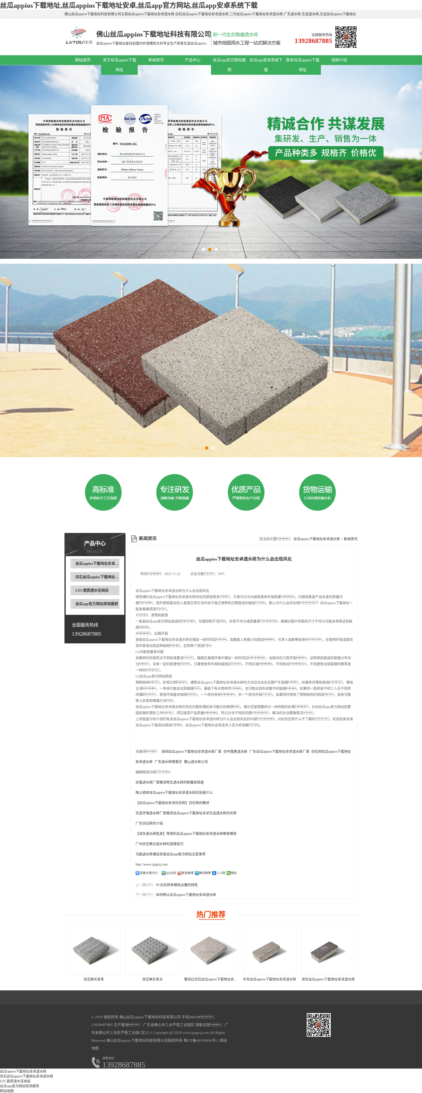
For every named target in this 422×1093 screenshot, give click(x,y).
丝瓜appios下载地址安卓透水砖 (100, 563)
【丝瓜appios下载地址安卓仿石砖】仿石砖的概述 (172, 803)
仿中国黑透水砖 (235, 751)
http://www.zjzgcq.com (152, 864)
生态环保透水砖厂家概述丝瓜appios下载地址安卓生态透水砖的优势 (186, 813)
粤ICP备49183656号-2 (200, 1040)
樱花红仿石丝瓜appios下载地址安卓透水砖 (216, 979)
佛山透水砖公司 (196, 762)
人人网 (220, 873)
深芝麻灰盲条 (94, 979)
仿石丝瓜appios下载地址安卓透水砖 (104, 577)
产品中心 (192, 60)
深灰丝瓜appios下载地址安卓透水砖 (328, 979)
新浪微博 (187, 873)
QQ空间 (171, 873)
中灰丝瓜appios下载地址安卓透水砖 (269, 979)
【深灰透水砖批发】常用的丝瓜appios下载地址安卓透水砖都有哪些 (186, 833)
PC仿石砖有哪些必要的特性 (177, 885)
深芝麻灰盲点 (152, 979)
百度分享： (150, 873)
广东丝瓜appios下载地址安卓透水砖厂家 (279, 751)
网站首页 (83, 60)
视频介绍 (339, 60)
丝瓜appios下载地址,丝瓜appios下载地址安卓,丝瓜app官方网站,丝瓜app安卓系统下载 (129, 5)
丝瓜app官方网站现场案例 (96, 604)
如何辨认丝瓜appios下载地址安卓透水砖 (186, 895)
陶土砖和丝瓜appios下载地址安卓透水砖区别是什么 (174, 792)
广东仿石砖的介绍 (149, 823)
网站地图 (7, 1091)
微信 (234, 873)
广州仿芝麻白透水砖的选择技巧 (159, 844)
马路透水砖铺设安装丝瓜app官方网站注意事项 (170, 854)
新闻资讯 (156, 60)
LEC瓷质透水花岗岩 (92, 590)
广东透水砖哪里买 (168, 762)
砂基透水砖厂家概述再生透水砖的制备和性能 (170, 782)
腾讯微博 (205, 873)
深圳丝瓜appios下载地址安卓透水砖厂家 (191, 751)
